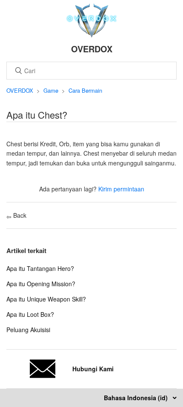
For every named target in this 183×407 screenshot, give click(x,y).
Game (50, 90)
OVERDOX (19, 90)
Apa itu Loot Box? (30, 314)
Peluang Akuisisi (28, 329)
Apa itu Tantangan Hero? (40, 268)
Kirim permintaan (121, 189)
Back (18, 215)
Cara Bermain (85, 90)
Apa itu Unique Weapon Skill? (46, 299)
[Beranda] (91, 35)
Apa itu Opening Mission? (40, 283)
